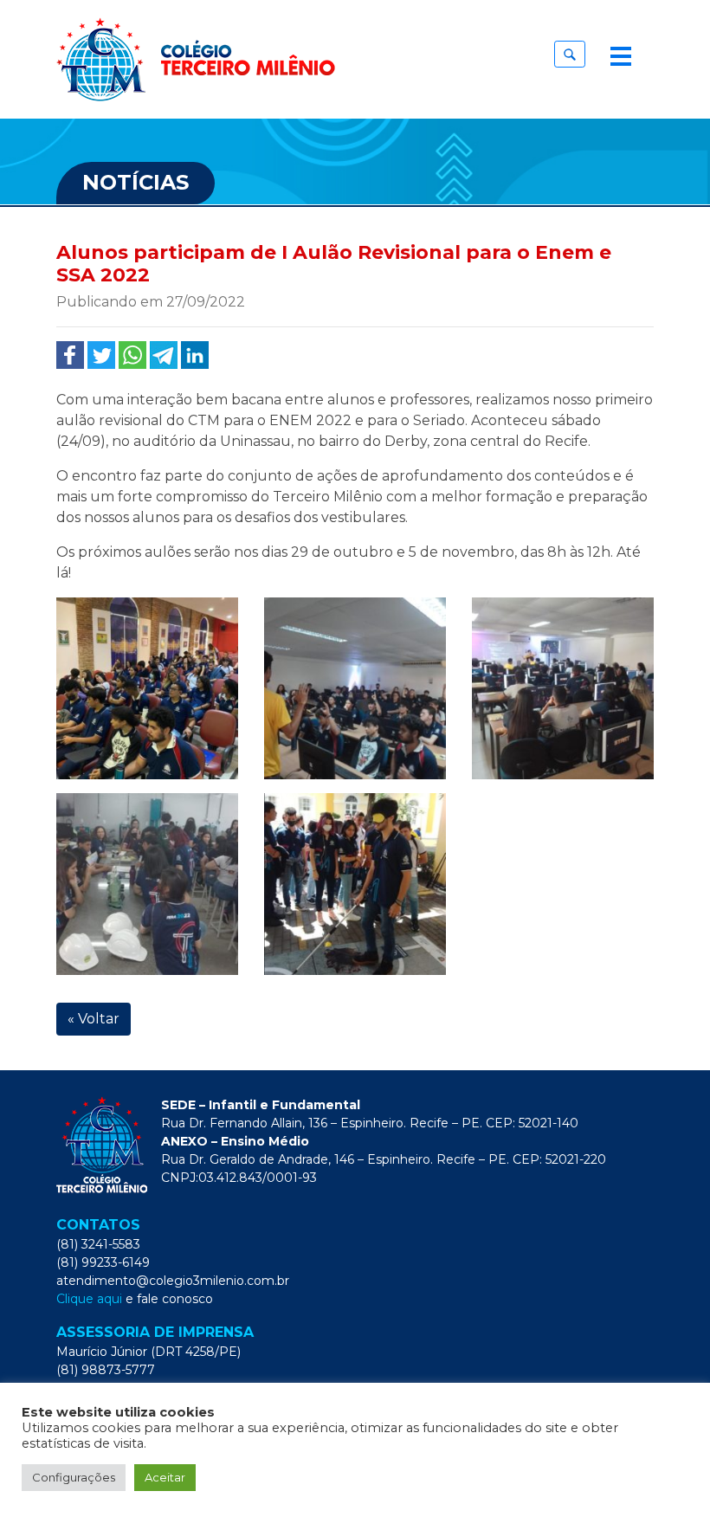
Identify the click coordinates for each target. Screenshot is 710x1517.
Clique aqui (89, 1299)
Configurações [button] (73, 1477)
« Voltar (93, 1018)
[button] (569, 54)
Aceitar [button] (165, 1477)
